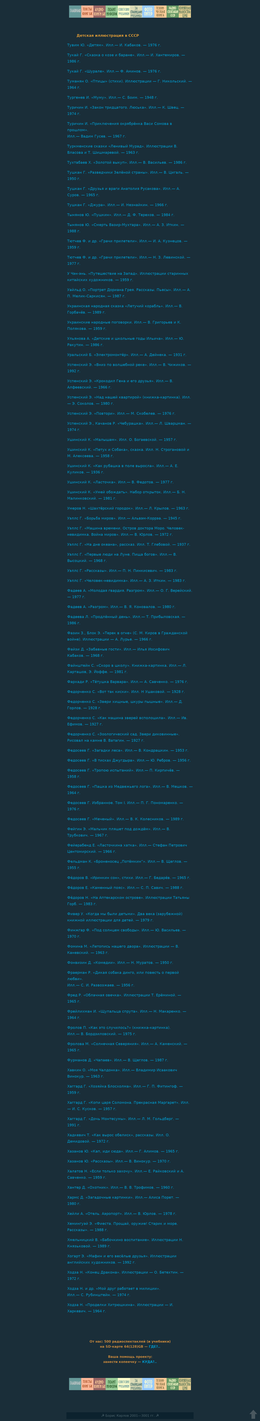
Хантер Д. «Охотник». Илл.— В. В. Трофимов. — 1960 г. (120, 1187)
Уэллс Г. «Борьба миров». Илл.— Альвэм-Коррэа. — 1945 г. (124, 518)
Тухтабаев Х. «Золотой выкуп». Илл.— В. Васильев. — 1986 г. (127, 162)
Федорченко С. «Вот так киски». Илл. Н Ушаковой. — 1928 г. (126, 691)
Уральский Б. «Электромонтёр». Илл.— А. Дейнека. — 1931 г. (126, 355)
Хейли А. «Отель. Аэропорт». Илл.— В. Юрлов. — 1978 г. (121, 1213)
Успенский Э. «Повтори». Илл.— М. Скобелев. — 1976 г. (121, 413)
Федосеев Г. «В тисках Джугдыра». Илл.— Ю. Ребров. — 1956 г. (129, 760)
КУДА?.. (149, 1362)
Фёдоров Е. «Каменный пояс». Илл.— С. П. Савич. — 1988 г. (125, 887)
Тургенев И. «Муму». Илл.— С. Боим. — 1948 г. (112, 97)
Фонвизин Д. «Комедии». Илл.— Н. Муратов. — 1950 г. (120, 962)
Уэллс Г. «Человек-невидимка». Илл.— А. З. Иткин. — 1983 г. (126, 580)
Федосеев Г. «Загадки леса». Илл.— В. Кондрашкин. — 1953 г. (127, 750)
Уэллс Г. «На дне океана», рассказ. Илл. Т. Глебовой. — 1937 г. (128, 544)
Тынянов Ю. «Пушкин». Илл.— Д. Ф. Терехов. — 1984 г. (120, 215)
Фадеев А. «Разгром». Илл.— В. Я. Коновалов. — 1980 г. (121, 607)
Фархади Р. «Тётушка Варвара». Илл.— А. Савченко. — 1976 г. (127, 682)
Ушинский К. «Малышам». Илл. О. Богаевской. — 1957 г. (122, 439)
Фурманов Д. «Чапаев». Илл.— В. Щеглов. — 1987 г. (117, 1060)
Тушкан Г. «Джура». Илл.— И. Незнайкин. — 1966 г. (117, 205)
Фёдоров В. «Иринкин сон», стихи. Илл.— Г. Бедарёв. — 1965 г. (128, 878)
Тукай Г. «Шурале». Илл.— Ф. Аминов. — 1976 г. (114, 71)
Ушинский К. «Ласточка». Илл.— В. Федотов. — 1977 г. (120, 482)
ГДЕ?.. (154, 1346)
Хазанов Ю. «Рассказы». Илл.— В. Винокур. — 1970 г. (119, 1161)
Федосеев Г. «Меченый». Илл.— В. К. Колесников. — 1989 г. (125, 819)
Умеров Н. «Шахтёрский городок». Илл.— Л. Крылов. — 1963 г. (128, 508)
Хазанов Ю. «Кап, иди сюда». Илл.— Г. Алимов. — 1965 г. (123, 1151)
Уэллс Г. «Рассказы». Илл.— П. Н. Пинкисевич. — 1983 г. (122, 570)
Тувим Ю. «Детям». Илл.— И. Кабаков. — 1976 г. (114, 45)
